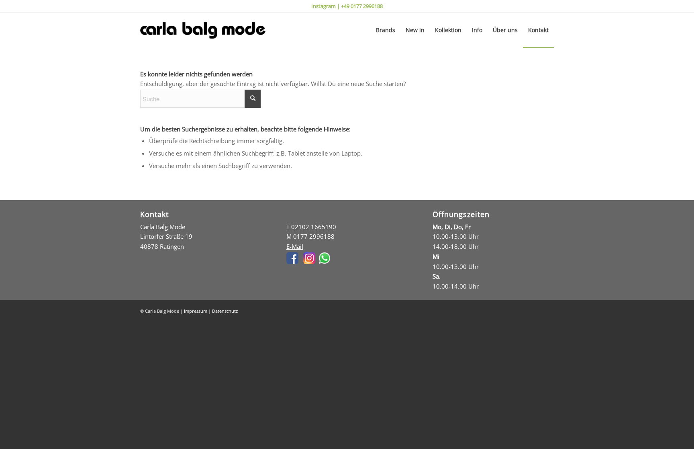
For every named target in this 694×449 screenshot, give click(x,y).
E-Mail (294, 246)
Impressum (195, 311)
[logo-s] (202, 30)
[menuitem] (385, 30)
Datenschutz (225, 311)
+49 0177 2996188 (362, 6)
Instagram (323, 6)
